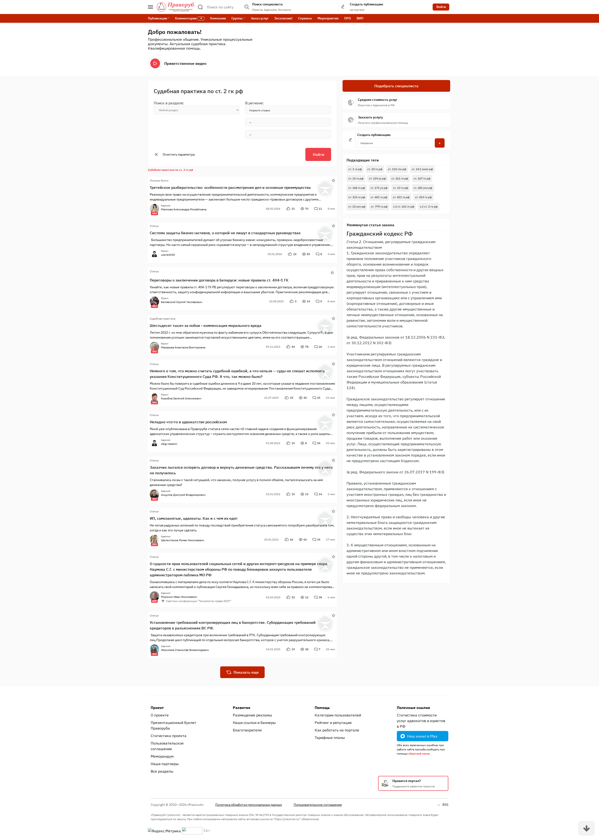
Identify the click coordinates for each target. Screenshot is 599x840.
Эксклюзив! (283, 18)
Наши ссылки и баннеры (254, 722)
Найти (318, 154)
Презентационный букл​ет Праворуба (173, 725)
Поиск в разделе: (169, 103)
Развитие (241, 707)
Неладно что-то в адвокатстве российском (188, 422)
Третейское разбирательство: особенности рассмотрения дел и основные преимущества (230, 187)
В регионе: (254, 103)
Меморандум (162, 756)
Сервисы (305, 18)
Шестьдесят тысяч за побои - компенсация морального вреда (205, 325)
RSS (445, 805)
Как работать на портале (337, 730)
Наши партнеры (165, 763)
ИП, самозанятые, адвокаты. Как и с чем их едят (194, 518)
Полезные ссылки (413, 707)
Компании (218, 18)
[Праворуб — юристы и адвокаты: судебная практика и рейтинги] (175, 7)
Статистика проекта (168, 735)
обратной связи (419, 753)
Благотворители (247, 730)
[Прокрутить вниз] (586, 828)
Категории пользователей (338, 715)
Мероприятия (328, 18)
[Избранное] (333, 180)
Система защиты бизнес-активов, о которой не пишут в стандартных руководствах (225, 232)
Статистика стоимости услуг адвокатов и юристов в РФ (421, 721)
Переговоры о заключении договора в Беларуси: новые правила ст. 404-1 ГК (219, 280)
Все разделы (162, 771)
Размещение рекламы (252, 715)
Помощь (322, 707)
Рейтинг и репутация (333, 722)
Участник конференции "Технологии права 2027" (198, 601)
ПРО (347, 18)
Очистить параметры (179, 154)
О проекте (160, 715)
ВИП (360, 18)
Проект (157, 707)
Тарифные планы (330, 737)
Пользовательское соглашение (167, 746)
